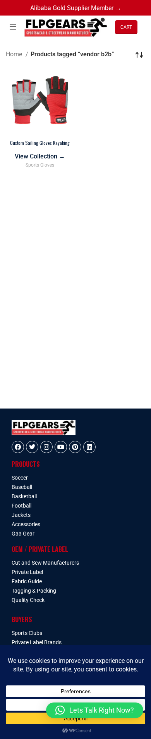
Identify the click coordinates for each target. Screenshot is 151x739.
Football (21, 506)
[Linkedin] (89, 447)
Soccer (20, 478)
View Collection (40, 156)
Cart (126, 27)
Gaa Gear (23, 533)
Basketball (24, 496)
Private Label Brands (37, 642)
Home (15, 54)
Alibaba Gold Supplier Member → (75, 8)
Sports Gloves (40, 165)
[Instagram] (46, 447)
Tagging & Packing (34, 591)
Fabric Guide (27, 581)
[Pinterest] (75, 447)
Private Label (27, 572)
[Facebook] (18, 447)
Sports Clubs (27, 633)
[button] (94, 710)
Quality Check (28, 600)
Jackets (21, 515)
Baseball (22, 487)
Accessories (26, 524)
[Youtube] (61, 447)
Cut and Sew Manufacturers (45, 563)
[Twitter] (32, 447)
